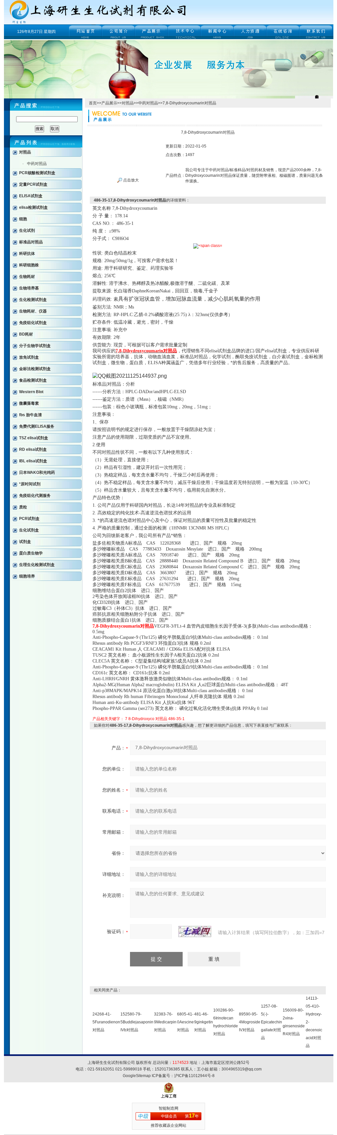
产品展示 (109, 103)
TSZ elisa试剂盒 (33, 438)
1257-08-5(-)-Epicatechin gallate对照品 (271, 1022)
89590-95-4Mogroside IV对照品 (249, 1022)
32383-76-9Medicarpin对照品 (165, 1022)
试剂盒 (25, 541)
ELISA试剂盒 (30, 196)
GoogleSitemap (137, 1075)
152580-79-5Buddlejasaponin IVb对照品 (136, 1022)
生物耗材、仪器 (33, 311)
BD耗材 (26, 334)
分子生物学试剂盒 (35, 345)
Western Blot (31, 392)
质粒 (23, 507)
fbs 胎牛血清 (30, 415)
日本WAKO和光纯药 (37, 472)
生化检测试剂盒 (33, 299)
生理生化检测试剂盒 (37, 564)
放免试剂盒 (29, 357)
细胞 (23, 219)
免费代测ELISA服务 (36, 426)
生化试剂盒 (29, 530)
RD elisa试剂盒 (33, 449)
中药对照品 (37, 163)
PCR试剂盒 (29, 518)
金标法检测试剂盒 (35, 368)
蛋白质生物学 (31, 553)
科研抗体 (27, 253)
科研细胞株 (29, 265)
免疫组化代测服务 (35, 495)
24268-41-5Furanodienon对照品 (106, 1022)
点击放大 (130, 180)
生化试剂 (27, 230)
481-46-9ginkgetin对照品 (203, 1022)
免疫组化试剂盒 (33, 322)
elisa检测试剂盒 (33, 207)
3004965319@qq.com (241, 1069)
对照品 (25, 152)
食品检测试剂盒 (33, 380)
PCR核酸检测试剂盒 (37, 173)
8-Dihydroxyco (141, 718)
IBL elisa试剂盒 (33, 461)
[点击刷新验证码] (194, 931)
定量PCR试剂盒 (33, 184)
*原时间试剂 (29, 484)
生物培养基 (29, 288)
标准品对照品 (31, 242)
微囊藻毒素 (29, 403)
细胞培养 (27, 576)
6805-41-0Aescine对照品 (185, 1022)
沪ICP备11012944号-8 (194, 1075)
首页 (93, 103)
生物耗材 (27, 276)
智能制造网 (168, 1108)
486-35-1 (176, 718)
